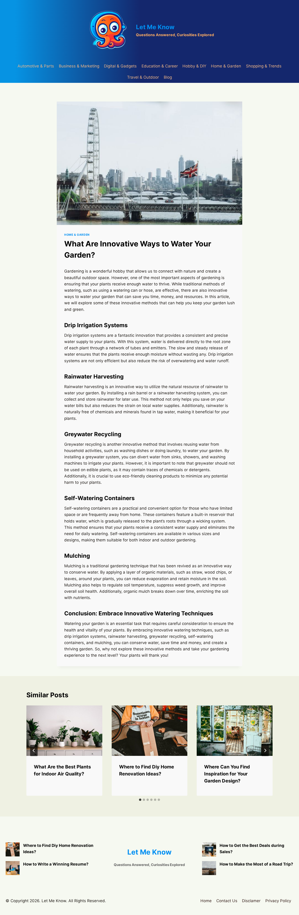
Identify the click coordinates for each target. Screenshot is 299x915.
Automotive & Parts (36, 66)
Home (206, 900)
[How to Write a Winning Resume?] (13, 868)
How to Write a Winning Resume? (56, 864)
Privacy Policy (278, 900)
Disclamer (251, 900)
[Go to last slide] (34, 750)
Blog (168, 77)
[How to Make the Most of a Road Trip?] (209, 868)
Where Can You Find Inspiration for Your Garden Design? (227, 774)
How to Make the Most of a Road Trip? (256, 864)
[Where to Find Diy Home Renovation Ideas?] (13, 849)
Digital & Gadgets (120, 66)
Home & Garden (226, 66)
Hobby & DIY (194, 66)
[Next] (265, 750)
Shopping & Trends (263, 66)
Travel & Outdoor (143, 77)
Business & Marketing (79, 66)
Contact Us (226, 900)
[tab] (140, 800)
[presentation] (64, 730)
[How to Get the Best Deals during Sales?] (209, 849)
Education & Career (160, 66)
